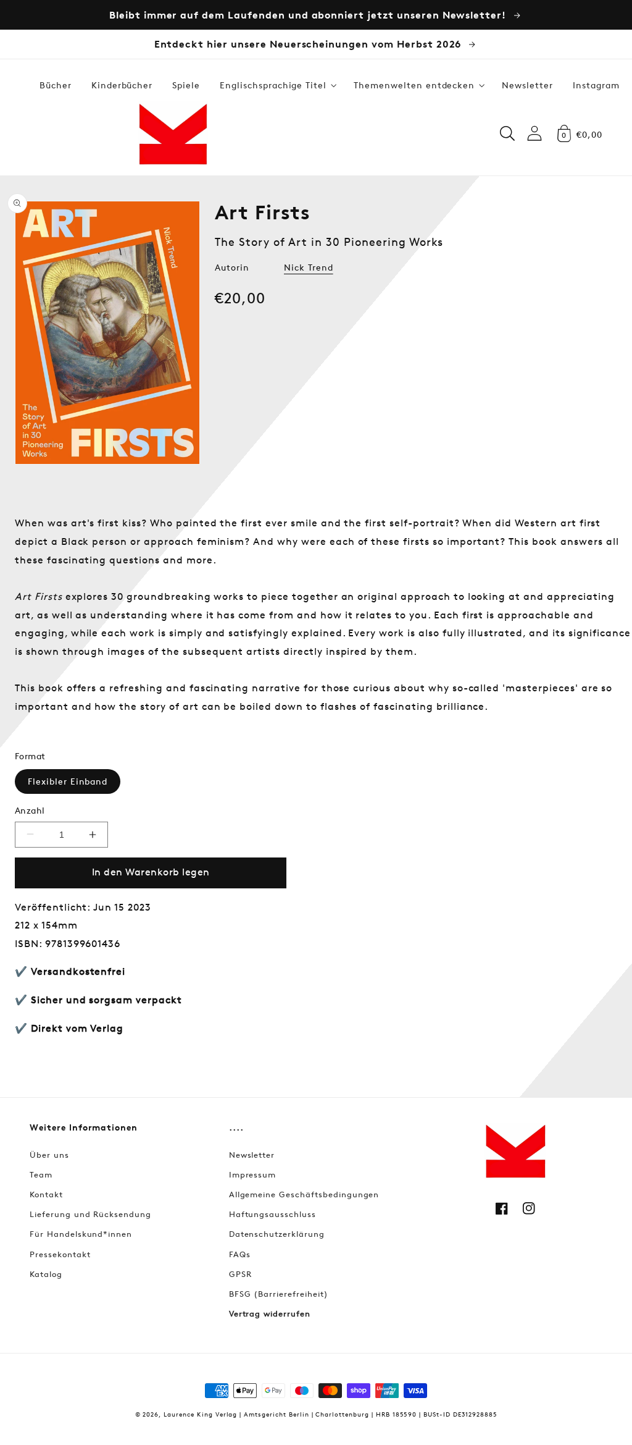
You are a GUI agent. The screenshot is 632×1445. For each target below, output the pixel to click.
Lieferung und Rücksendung (90, 1214)
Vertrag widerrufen (269, 1313)
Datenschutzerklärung (277, 1234)
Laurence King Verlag (200, 1414)
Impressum (252, 1174)
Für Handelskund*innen (81, 1234)
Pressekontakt (60, 1254)
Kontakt (46, 1194)
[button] (277, 85)
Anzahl (30, 810)
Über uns (49, 1155)
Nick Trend (308, 267)
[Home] (173, 133)
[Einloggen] (534, 133)
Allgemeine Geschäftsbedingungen (304, 1194)
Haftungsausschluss (272, 1214)
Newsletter (252, 1155)
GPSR (240, 1274)
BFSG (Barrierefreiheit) (278, 1294)
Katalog (46, 1274)
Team (41, 1174)
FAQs (240, 1254)
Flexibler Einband (67, 781)
